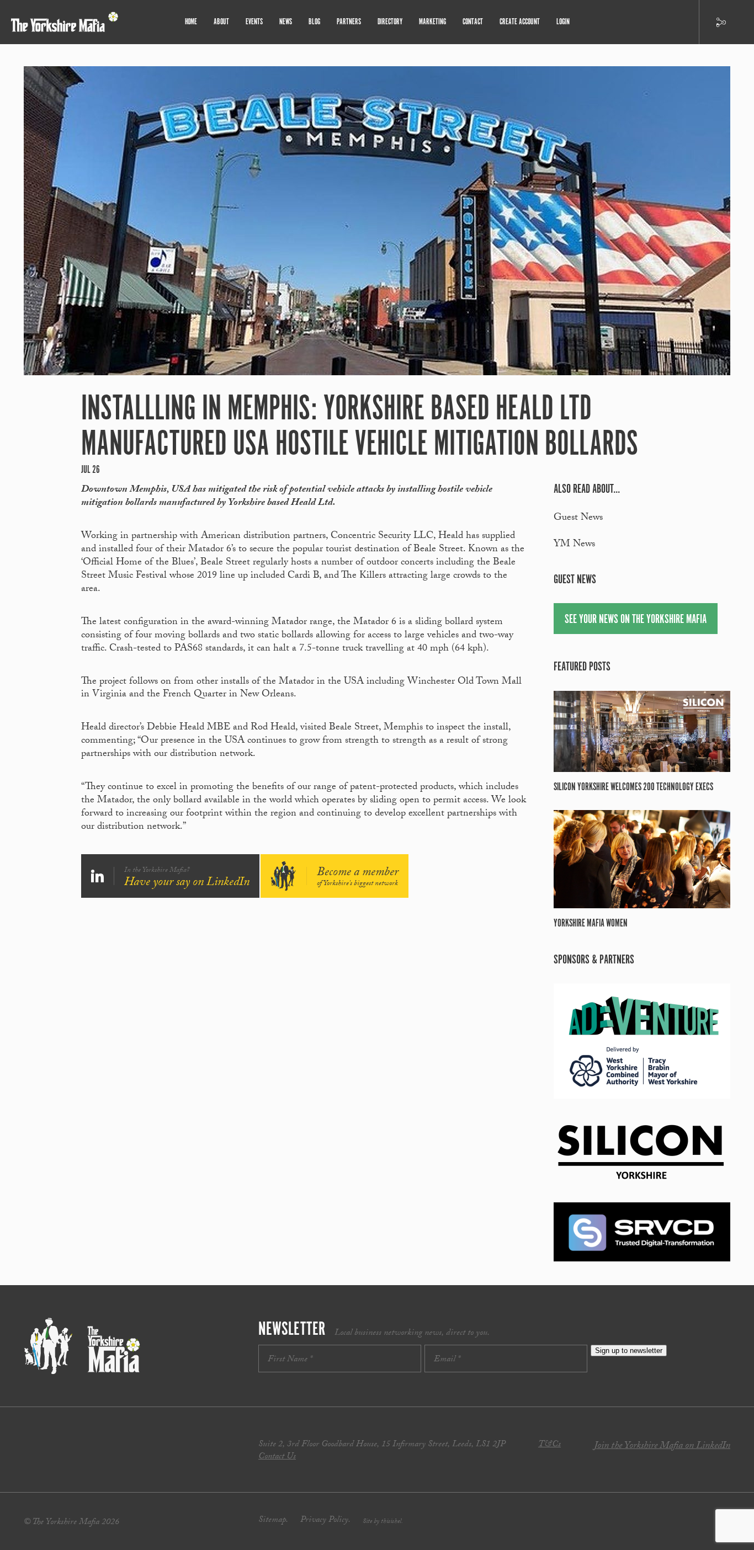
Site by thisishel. (383, 1521)
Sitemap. (273, 1520)
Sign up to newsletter (628, 1350)
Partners (349, 22)
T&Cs (549, 1444)
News (285, 22)
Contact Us (277, 1457)
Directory (390, 22)
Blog (314, 22)
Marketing (432, 22)
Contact (473, 22)
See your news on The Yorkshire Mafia (636, 619)
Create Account (520, 22)
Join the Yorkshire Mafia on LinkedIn (662, 1446)
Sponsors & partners (594, 960)
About (221, 22)
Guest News (578, 518)
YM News (574, 544)
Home (191, 22)
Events (254, 22)
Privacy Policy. (325, 1520)
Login (563, 22)
